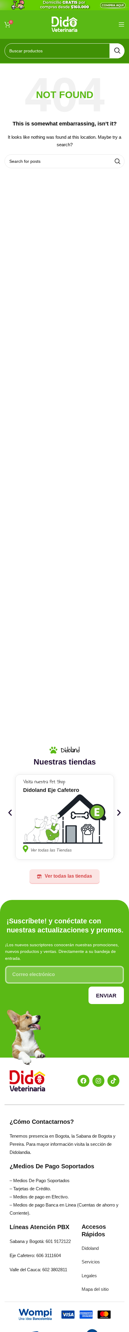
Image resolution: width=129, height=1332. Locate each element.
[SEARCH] (117, 50)
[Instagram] (98, 1081)
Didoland (90, 1248)
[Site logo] (65, 23)
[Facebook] (83, 1081)
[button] (10, 813)
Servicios (91, 1261)
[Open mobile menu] (122, 24)
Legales (89, 1275)
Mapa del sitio (95, 1289)
